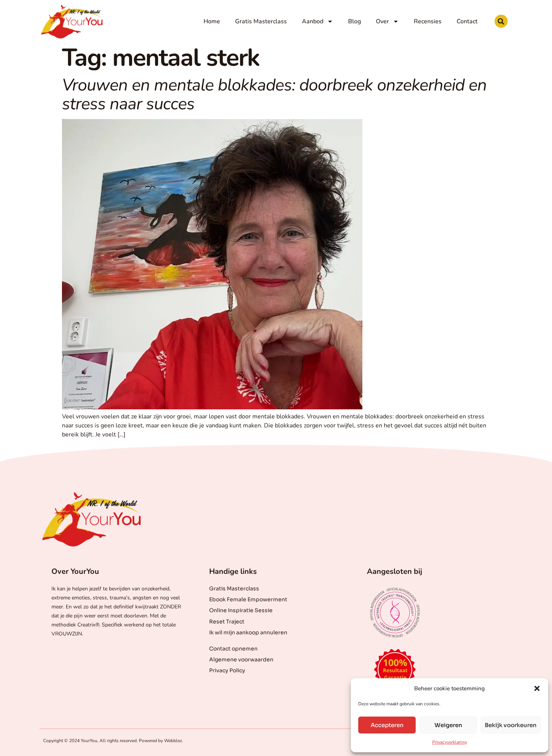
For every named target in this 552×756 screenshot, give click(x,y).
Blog (354, 21)
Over (382, 21)
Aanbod (312, 21)
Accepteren (387, 725)
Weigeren (448, 725)
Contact (467, 21)
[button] (537, 688)
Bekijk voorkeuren (511, 725)
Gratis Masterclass (261, 21)
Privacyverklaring (449, 742)
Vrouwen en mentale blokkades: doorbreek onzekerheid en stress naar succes (274, 94)
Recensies (428, 21)
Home (212, 21)
